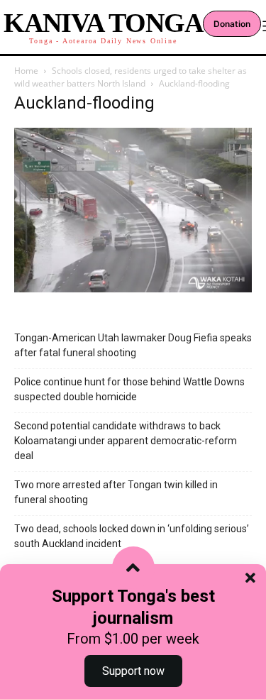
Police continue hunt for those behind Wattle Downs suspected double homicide (129, 389)
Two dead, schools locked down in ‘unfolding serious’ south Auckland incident (131, 536)
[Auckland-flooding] (133, 288)
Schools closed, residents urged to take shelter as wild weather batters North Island (130, 77)
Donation (232, 23)
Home (26, 71)
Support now (133, 671)
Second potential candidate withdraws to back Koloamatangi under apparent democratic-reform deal (125, 440)
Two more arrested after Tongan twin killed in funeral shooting (116, 492)
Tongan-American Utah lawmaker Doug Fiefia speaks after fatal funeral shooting (133, 345)
